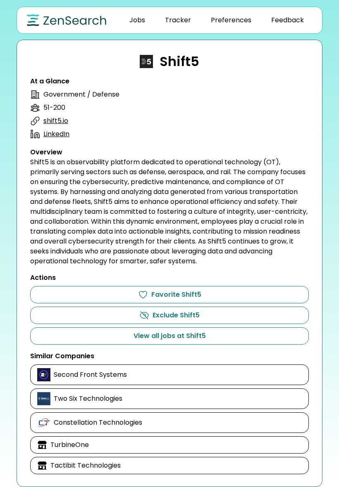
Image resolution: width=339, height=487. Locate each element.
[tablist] (216, 20)
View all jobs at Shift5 (170, 335)
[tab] (137, 20)
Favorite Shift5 (176, 294)
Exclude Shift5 (176, 315)
